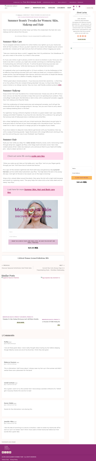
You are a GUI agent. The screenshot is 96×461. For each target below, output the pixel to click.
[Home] (16, 15)
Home (6, 446)
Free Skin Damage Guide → (33, 2)
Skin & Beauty (62, 2)
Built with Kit (33, 247)
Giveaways (61, 8)
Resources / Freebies (76, 2)
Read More (20, 322)
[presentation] (21, 296)
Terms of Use (5, 459)
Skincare (51, 8)
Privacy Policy (14, 459)
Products (37, 17)
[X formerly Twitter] (76, 6)
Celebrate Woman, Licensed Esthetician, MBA (33, 258)
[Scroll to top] (92, 457)
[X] (5, 452)
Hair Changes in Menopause (25, 17)
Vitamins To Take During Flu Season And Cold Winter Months (20, 319)
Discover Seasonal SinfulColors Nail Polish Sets (17, 267)
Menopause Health (49, 2)
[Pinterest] (73, 9)
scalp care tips (38, 156)
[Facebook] (73, 6)
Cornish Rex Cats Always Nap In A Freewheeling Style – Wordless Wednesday (50, 268)
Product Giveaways (20, 317)
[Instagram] (79, 6)
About (6, 447)
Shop (69, 8)
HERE (59, 85)
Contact (7, 449)
